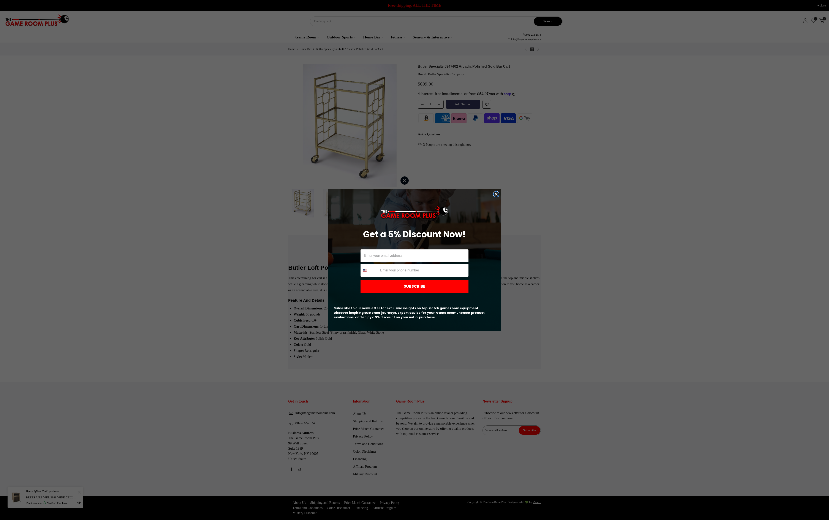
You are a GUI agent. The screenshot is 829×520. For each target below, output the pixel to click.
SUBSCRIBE (414, 286)
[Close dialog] (496, 194)
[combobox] (369, 270)
